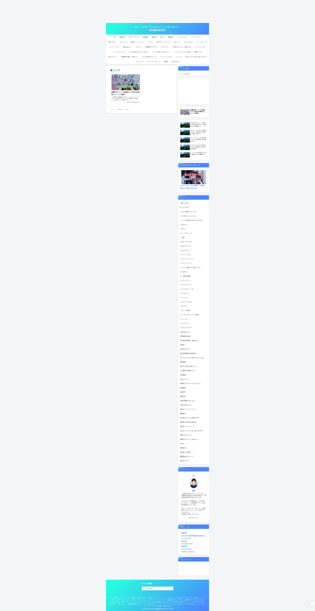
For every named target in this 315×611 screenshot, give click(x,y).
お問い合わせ (166, 606)
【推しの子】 (180, 597)
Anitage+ (184, 541)
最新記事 (116, 597)
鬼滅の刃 (139, 597)
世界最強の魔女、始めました (135, 604)
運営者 (160, 606)
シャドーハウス (162, 599)
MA (193, 491)
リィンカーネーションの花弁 (196, 601)
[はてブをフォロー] (192, 518)
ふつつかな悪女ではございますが (160, 601)
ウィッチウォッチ (152, 599)
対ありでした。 (122, 604)
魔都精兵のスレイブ (190, 599)
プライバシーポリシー (150, 606)
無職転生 (151, 597)
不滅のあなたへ (172, 599)
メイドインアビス (133, 601)
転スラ (145, 597)
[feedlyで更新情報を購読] (195, 518)
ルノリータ (174, 604)
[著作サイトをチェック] (190, 518)
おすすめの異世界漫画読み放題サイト (193, 535)
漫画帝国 (184, 533)
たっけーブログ (186, 538)
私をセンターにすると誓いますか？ (187, 604)
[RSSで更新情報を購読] (197, 518)
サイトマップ (202, 604)
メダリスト (181, 599)
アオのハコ (133, 599)
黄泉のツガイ (113, 604)
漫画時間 (184, 546)
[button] (207, 74)
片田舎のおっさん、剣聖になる (119, 601)
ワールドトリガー (159, 597)
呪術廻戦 (133, 597)
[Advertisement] (157, 11)
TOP (111, 597)
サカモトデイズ (142, 599)
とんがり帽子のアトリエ (151, 604)
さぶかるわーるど (187, 543)
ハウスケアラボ (186, 549)
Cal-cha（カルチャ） (188, 551)
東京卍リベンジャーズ (123, 599)
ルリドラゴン (200, 599)
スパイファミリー (170, 597)
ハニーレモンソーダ (145, 601)
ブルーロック (188, 597)
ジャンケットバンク (164, 604)
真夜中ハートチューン (200, 597)
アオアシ (113, 599)
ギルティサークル (124, 597)
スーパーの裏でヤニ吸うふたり (179, 601)
